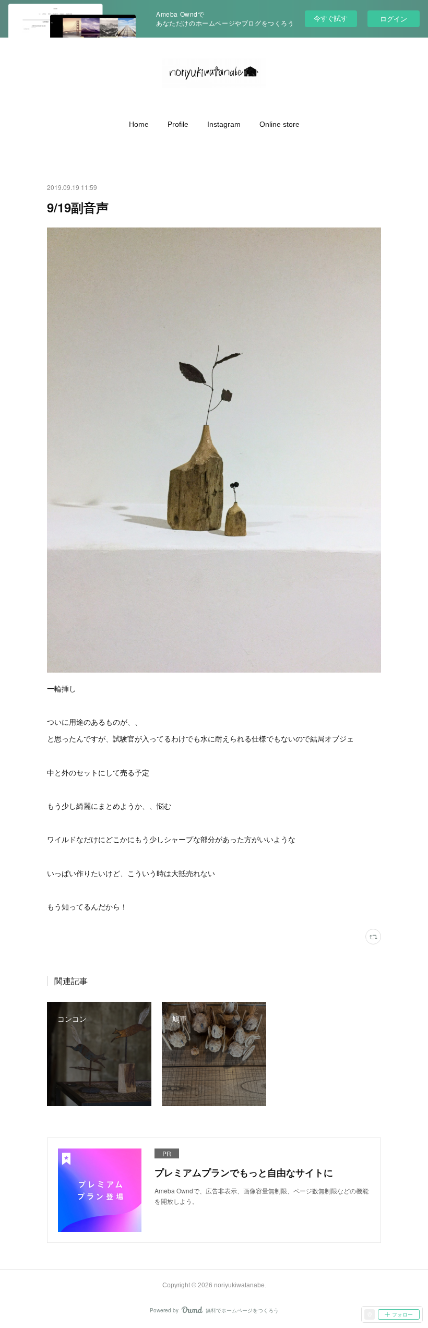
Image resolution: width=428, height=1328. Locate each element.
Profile (178, 124)
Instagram (224, 124)
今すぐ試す (331, 18)
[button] (139, 124)
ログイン (393, 18)
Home (139, 124)
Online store (279, 124)
